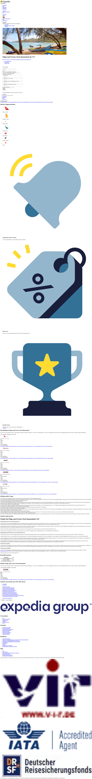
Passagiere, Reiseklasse (6, 73)
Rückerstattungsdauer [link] (6, 653)
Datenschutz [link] (5, 643)
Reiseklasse (4, 87)
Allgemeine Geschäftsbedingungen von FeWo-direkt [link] (11, 641)
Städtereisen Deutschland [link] (7, 630)
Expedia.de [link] (4, 94)
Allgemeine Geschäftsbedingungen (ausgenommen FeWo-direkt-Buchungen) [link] (15, 639)
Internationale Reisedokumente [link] (8, 655)
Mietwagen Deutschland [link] (7, 632)
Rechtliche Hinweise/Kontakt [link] (7, 645)
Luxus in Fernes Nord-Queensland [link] (8, 589)
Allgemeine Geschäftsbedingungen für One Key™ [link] (11, 640)
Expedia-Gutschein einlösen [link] (7, 654)
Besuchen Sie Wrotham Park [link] (7, 598)
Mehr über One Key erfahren (9, 25)
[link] (11, 5)
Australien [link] (4, 97)
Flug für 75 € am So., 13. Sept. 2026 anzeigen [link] (17, 59)
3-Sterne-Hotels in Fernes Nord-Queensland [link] (10, 596)
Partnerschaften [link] (5, 620)
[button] (46, 516)
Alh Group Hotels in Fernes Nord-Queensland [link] (10, 594)
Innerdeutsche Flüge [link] (6, 631)
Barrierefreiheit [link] (5, 642)
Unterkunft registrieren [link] (6, 619)
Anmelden (4, 22)
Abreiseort (4, 68)
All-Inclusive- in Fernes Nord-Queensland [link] (10, 592)
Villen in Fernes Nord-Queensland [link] (8, 591)
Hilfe (3, 19)
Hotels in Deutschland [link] (6, 628)
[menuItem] (7, 102)
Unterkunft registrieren (6, 18)
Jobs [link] (3, 618)
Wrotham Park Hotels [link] (6, 586)
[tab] (8, 61)
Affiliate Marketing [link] (6, 622)
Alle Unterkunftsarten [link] (6, 633)
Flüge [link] (3, 98)
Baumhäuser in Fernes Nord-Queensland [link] (9, 590)
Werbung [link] (4, 621)
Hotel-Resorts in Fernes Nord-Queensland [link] (10, 593)
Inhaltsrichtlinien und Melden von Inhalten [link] (10, 646)
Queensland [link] (5, 96)
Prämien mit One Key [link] (6, 634)
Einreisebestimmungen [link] (6, 638)
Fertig (4, 88)
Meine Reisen (5, 20)
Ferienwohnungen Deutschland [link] (8, 629)
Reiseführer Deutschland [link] (7, 627)
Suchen (4, 89)
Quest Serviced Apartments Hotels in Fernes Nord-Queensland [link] (13, 595)
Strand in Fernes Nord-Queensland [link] (8, 587)
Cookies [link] (4, 644)
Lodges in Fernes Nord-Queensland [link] (9, 588)
